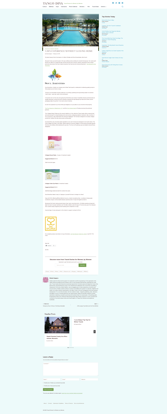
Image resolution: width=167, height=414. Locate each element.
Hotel (61, 271)
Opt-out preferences (79, 403)
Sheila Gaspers (49, 53)
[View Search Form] (122, 7)
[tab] (72, 347)
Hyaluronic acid (67, 271)
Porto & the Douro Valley (108, 20)
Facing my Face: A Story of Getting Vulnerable (54, 305)
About (45, 403)
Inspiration (104, 47)
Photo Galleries (73, 6)
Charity (47, 271)
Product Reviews (54, 48)
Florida (51, 271)
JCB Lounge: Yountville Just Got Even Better (87, 305)
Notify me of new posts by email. (52, 385)
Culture (45, 6)
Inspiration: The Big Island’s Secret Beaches (112, 45)
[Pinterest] (122, 3)
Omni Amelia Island (71, 108)
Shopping (74, 271)
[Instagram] (119, 3)
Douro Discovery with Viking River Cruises (112, 64)
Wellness (51, 6)
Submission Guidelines (58, 403)
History (56, 271)
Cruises (103, 22)
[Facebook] (113, 3)
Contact (50, 403)
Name (45, 379)
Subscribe (82, 265)
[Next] (95, 331)
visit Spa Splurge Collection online (78, 234)
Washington (79, 271)
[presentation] (57, 325)
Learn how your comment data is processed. (72, 393)
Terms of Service (69, 403)
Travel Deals (95, 6)
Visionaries (64, 6)
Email (64, 379)
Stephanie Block (78, 324)
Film (88, 6)
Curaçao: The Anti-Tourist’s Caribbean (111, 25)
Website (83, 379)
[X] (116, 3)
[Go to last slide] (47, 331)
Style (57, 6)
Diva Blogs (47, 48)
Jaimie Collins (50, 340)
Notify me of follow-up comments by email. (54, 382)
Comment (46, 363)
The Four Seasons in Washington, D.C (54, 108)
